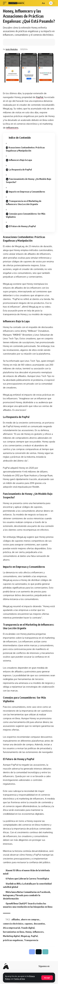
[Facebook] (53, 966)
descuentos (39, 923)
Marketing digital (11, 936)
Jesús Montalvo (12, 49)
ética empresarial (11, 928)
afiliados (15, 919)
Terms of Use (19, 979)
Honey (28, 932)
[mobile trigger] (5, 3)
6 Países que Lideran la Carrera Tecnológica (27, 878)
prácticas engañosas (13, 940)
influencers (12, 127)
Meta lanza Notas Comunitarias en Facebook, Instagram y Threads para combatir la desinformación (27, 895)
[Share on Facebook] (10, 42)
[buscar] (38, 3)
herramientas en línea (13, 932)
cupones (29, 923)
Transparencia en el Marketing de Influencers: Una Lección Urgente (23, 202)
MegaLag (25, 936)
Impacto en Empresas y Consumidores (27, 191)
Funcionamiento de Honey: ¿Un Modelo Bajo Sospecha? (28, 180)
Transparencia (31, 940)
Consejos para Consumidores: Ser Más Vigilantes (25, 215)
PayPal (39, 97)
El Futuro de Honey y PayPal (22, 226)
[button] (19, 42)
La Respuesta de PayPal (20, 169)
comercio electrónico (13, 923)
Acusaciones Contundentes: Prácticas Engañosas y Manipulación (25, 149)
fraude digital (28, 928)
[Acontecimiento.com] (16, 3)
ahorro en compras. (30, 919)
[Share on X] (14, 42)
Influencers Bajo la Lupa (20, 160)
